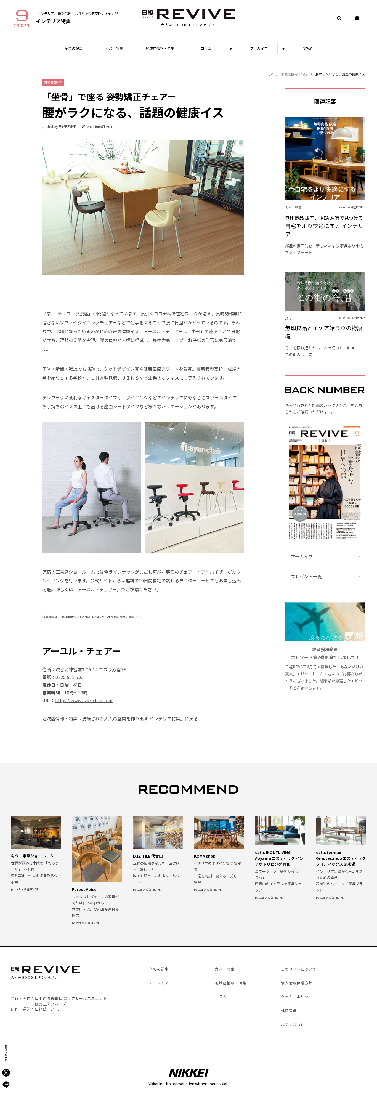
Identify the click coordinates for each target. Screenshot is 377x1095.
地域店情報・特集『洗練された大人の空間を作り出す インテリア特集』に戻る (120, 718)
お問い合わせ (293, 1024)
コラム (206, 48)
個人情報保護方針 (296, 982)
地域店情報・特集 (160, 48)
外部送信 (289, 1010)
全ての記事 (74, 48)
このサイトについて (299, 969)
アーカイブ (259, 48)
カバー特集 (114, 48)
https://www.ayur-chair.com (84, 700)
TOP (269, 74)
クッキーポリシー (296, 996)
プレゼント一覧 (306, 576)
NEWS (307, 48)
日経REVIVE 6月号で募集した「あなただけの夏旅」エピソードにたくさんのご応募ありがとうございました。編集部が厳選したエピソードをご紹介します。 (324, 668)
